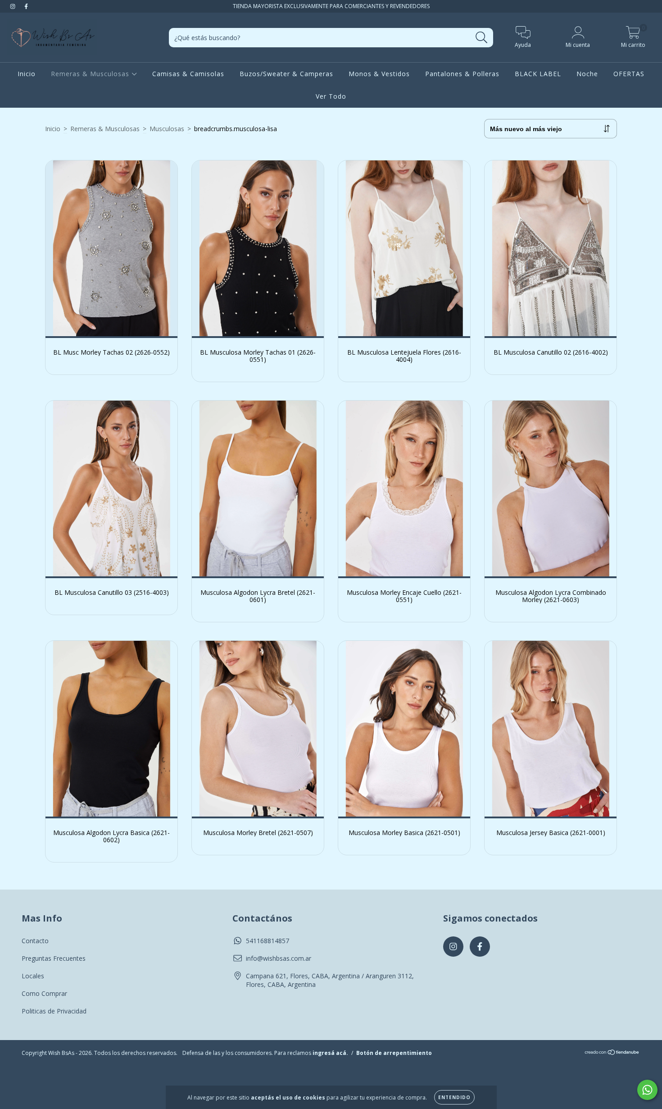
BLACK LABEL (538, 73)
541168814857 (267, 940)
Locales (33, 976)
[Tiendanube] (612, 1053)
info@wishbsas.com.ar (278, 958)
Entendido (454, 1097)
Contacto (35, 940)
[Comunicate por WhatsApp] (647, 1090)
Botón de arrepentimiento (394, 1053)
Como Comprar (44, 993)
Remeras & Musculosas (91, 73)
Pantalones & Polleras (462, 73)
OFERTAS (628, 73)
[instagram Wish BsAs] (13, 6)
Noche (587, 73)
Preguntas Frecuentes (54, 958)
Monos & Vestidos (379, 73)
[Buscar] (481, 37)
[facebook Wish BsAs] (26, 6)
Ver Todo (331, 96)
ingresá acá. (330, 1053)
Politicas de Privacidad (54, 1011)
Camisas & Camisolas (188, 73)
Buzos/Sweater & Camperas (286, 73)
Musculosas (167, 128)
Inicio (27, 73)
